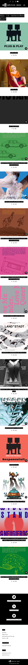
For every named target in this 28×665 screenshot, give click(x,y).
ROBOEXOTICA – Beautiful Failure (14, 501)
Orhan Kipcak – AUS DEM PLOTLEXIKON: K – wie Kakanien (14, 239)
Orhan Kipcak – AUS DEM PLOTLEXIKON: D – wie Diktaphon (14, 278)
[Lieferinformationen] (14, 606)
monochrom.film (6, 653)
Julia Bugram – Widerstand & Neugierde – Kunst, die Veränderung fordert (14, 539)
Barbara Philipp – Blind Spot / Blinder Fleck (14, 390)
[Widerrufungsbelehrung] (14, 616)
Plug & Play (14, 53)
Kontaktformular (6, 645)
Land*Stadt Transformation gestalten (14, 352)
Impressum (5, 634)
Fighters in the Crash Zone (14, 202)
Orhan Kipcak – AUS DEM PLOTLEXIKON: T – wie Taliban (14, 164)
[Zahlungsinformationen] (14, 597)
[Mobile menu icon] (24, 5)
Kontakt (4, 632)
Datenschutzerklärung (8, 636)
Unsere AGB (5, 638)
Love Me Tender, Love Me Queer (14, 316)
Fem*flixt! (14, 89)
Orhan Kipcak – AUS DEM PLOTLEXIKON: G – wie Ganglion (14, 578)
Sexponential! (14, 465)
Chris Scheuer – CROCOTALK (14, 428)
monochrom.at (5, 655)
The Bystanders (14, 126)
